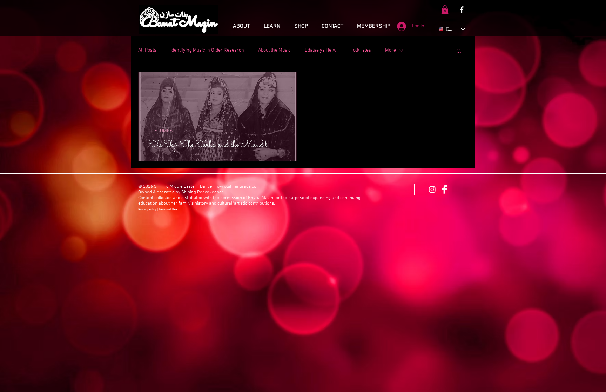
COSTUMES (161, 131)
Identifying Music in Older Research (207, 50)
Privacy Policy (147, 209)
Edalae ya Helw (320, 50)
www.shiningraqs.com (238, 187)
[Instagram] (432, 189)
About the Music (274, 50)
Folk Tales (360, 50)
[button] (445, 9)
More (390, 50)
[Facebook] (461, 9)
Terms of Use (168, 209)
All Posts (147, 50)
